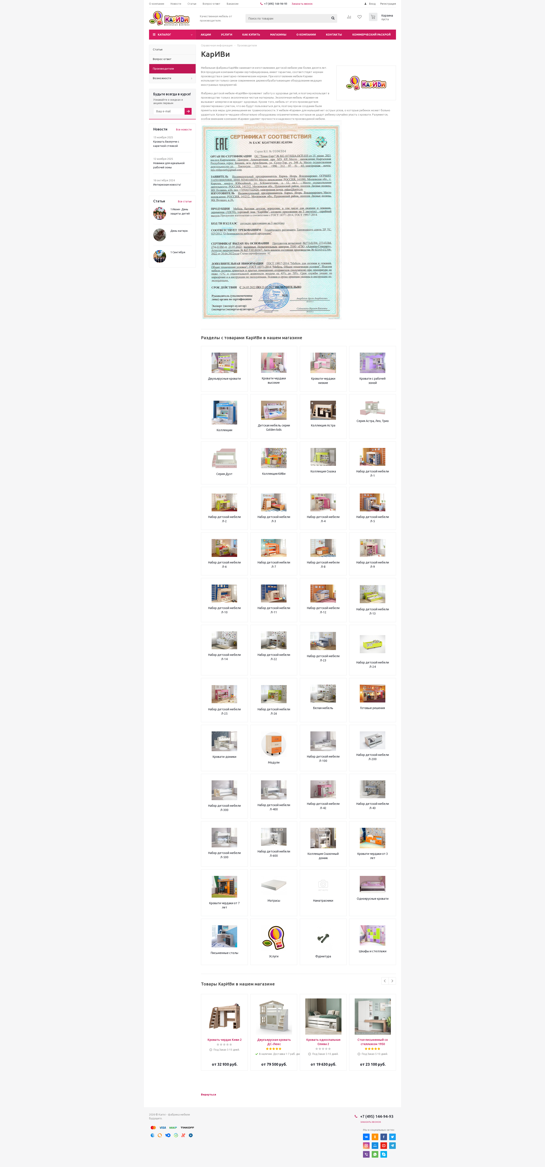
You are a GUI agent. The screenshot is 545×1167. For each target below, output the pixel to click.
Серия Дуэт (224, 474)
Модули (274, 762)
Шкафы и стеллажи (372, 951)
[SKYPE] (383, 1154)
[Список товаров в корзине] (381, 19)
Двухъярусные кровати (224, 378)
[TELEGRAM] (392, 1145)
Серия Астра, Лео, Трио (373, 421)
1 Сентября (177, 252)
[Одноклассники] (375, 1137)
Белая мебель (323, 708)
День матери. (179, 230)
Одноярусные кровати (373, 898)
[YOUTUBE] (383, 1145)
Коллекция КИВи (273, 473)
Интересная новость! (167, 184)
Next (392, 980)
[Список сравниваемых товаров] (349, 18)
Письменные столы (224, 953)
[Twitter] (392, 1137)
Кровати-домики (224, 756)
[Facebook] (383, 1137)
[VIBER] (366, 1154)
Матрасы (274, 900)
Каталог (164, 34)
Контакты (334, 34)
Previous (385, 980)
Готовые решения (372, 708)
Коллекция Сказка (323, 471)
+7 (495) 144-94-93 (275, 3)
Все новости (184, 129)
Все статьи (185, 201)
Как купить (251, 34)
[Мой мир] (375, 1145)
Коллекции (224, 430)
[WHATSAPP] (375, 1154)
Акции (206, 34)
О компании (306, 34)
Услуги (226, 34)
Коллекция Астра (323, 425)
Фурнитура (323, 956)
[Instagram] (366, 1145)
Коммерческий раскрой (371, 34)
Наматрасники (323, 900)
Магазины (278, 34)
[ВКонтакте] (366, 1137)
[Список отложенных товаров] (359, 18)
